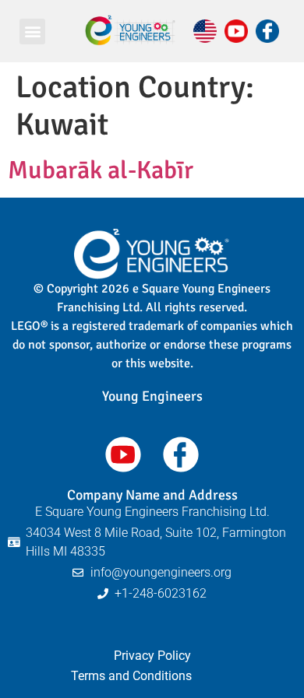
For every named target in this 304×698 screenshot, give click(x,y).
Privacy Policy (152, 655)
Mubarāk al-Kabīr (100, 170)
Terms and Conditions (131, 675)
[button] (32, 31)
